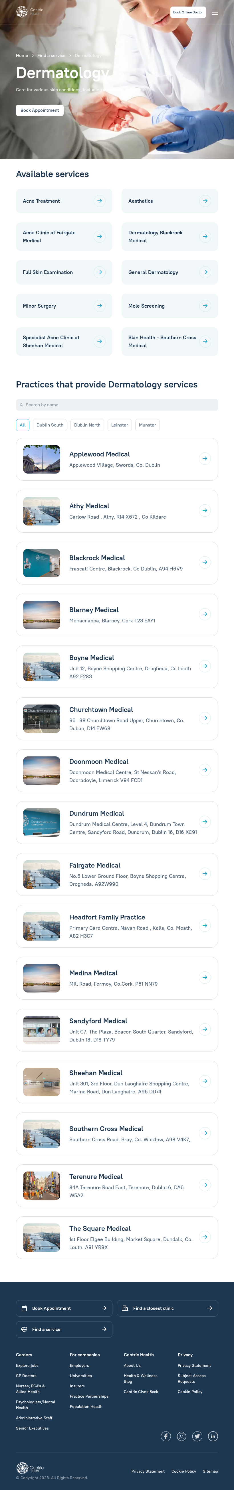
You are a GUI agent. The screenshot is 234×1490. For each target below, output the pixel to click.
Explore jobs (27, 1365)
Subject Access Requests (192, 1378)
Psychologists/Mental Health (35, 1405)
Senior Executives (32, 1428)
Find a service (51, 55)
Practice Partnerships (89, 1396)
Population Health (86, 1406)
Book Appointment (40, 110)
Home (22, 55)
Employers (79, 1365)
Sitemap (210, 1471)
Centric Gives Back (141, 1391)
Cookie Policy (190, 1391)
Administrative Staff (34, 1418)
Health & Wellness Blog (141, 1378)
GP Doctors (26, 1375)
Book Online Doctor (188, 12)
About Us (132, 1365)
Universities (81, 1375)
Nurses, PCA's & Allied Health (30, 1389)
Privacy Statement (194, 1365)
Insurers (77, 1386)
